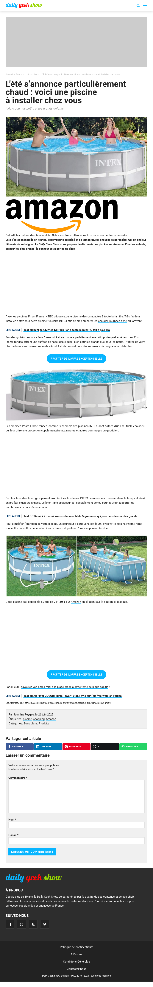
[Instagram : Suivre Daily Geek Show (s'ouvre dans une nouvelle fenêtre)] (21, 924)
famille (118, 316)
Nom (12, 819)
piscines (22, 316)
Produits (44, 723)
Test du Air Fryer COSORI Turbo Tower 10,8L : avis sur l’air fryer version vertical (73, 696)
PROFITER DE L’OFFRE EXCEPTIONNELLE (76, 358)
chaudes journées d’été (112, 321)
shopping (39, 719)
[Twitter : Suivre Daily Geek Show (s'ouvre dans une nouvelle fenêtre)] (44, 924)
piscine (27, 719)
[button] (145, 5)
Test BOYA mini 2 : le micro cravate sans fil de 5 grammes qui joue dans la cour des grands (80, 516)
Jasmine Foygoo (23, 714)
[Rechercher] (138, 6)
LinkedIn (46, 746)
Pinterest (75, 746)
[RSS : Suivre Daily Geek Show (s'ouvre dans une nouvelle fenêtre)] (33, 924)
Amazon (76, 602)
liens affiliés (43, 235)
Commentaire (17, 777)
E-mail (13, 835)
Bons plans (31, 723)
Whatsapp (132, 746)
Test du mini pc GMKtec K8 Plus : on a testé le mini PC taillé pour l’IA (67, 330)
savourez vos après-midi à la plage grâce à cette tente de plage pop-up (64, 687)
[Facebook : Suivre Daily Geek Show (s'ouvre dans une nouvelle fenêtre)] (10, 924)
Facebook (18, 746)
